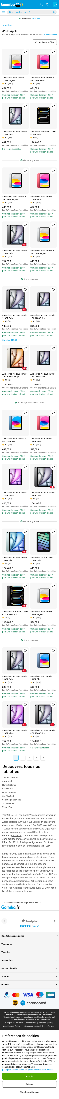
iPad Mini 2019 (29, 853)
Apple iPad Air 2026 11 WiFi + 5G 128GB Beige (14, 375)
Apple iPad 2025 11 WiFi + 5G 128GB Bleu (14, 440)
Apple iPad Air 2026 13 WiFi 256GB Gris (42, 494)
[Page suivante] (43, 758)
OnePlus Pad (8, 796)
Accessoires (6, 960)
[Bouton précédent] (4, 921)
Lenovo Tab (7, 789)
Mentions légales (45, 1023)
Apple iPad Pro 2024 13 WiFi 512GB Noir (43, 133)
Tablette (8, 25)
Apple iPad (7, 781)
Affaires (5, 976)
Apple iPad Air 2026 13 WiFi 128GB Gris (14, 316)
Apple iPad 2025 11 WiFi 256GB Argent (41, 613)
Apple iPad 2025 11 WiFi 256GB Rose (41, 440)
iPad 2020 (37, 825)
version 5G (49, 839)
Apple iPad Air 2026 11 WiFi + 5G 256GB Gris (42, 731)
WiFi (50, 825)
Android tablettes (10, 777)
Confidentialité (30, 1023)
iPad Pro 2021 (38, 828)
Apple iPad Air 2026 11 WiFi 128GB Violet (14, 731)
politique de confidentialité (13, 1070)
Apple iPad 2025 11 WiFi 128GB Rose (41, 197)
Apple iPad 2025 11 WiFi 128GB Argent (13, 79)
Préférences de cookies (31, 1026)
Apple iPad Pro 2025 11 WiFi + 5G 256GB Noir (15, 613)
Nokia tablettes (9, 792)
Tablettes (5, 952)
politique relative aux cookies (40, 1070)
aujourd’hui (29, 903)
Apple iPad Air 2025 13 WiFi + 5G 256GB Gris (42, 375)
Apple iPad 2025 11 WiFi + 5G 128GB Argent (42, 251)
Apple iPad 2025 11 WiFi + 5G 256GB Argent (14, 197)
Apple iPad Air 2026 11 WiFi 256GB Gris (14, 677)
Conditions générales (11, 1026)
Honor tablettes (9, 785)
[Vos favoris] (48, 4)
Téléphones (6, 944)
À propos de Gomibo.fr (14, 1023)
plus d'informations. (42, 1019)
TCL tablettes (8, 803)
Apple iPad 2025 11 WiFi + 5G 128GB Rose (42, 79)
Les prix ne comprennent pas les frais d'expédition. (33, 1015)
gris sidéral (15, 835)
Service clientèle (9, 968)
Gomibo (5, 984)
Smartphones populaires (12, 936)
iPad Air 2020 (10, 853)
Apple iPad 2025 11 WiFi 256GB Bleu (41, 677)
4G (3, 828)
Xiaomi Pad (7, 807)
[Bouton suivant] (55, 921)
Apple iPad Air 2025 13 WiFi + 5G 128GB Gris (42, 316)
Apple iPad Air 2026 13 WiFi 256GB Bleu (14, 559)
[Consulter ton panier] (55, 4)
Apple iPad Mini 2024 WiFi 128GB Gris (42, 559)
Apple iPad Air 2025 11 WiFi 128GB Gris (14, 133)
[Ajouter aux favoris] (25, 52)
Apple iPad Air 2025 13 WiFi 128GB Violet (14, 494)
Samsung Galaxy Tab (11, 800)
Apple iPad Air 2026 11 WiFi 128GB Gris (14, 251)
